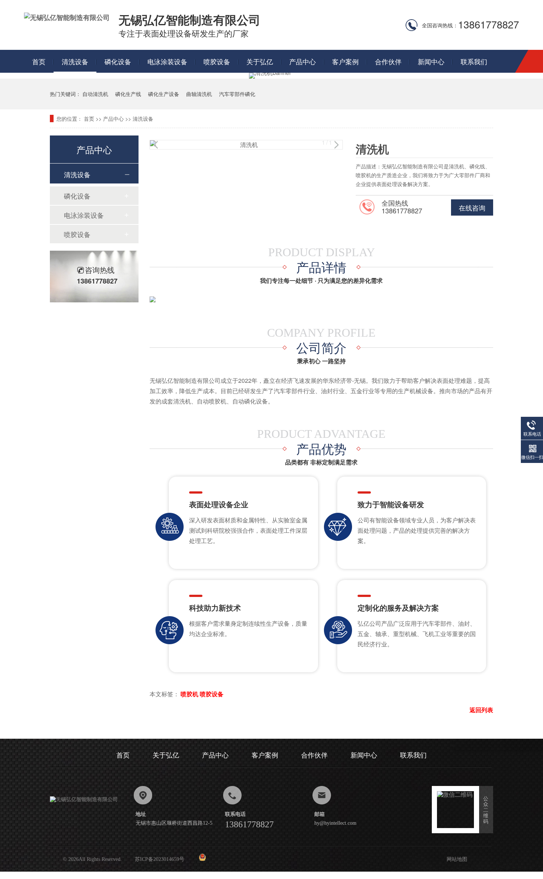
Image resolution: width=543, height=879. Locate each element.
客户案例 (345, 61)
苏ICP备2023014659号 (159, 859)
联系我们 (474, 61)
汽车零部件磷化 (237, 93)
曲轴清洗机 (199, 93)
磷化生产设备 (163, 93)
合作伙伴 (388, 61)
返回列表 (481, 709)
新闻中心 (431, 61)
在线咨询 (472, 207)
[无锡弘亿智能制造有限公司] (67, 17)
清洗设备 (75, 61)
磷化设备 (118, 61)
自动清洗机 (95, 93)
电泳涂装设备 (167, 61)
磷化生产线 (128, 93)
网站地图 (457, 859)
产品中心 (302, 61)
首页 (38, 61)
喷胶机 (189, 694)
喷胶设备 (217, 61)
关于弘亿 (259, 61)
